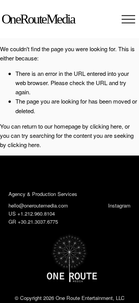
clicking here (106, 126)
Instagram (119, 205)
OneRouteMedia (38, 19)
